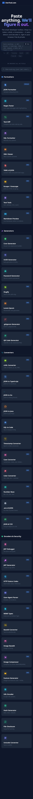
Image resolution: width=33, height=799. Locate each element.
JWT (8, 53)
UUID (27, 53)
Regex (20, 56)
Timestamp (14, 53)
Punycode (13, 56)
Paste (28, 44)
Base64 (21, 53)
